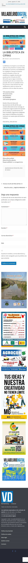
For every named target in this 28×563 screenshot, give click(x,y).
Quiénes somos (5, 541)
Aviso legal (4, 537)
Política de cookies (6, 534)
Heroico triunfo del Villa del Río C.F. (13, 184)
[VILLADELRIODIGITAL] (3, 27)
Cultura (11, 48)
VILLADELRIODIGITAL (15, 58)
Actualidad (5, 48)
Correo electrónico (7, 235)
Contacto (3, 544)
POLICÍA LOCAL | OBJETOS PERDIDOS (14, 187)
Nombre (4, 228)
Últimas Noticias (18, 48)
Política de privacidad (7, 531)
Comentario (5, 207)
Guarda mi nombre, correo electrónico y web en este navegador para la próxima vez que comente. (14, 256)
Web (2, 243)
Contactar (13, 503)
